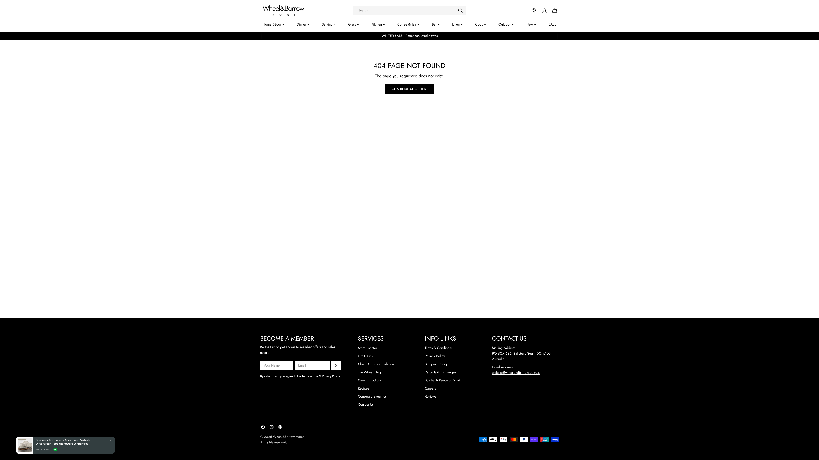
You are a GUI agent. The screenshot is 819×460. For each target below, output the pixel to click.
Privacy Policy (435, 356)
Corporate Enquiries (372, 396)
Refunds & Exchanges (440, 372)
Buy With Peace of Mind (442, 380)
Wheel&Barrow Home (288, 436)
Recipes (363, 388)
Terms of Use (310, 376)
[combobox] (409, 10)
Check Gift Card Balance (376, 364)
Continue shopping (410, 88)
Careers (430, 388)
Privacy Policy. (331, 376)
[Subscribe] (336, 365)
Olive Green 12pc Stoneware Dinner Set (62, 443)
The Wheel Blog (369, 372)
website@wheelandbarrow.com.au (516, 372)
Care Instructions (370, 380)
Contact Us (365, 404)
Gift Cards (365, 356)
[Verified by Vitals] (55, 449)
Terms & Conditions (438, 347)
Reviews (430, 396)
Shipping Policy (436, 364)
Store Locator (367, 347)
